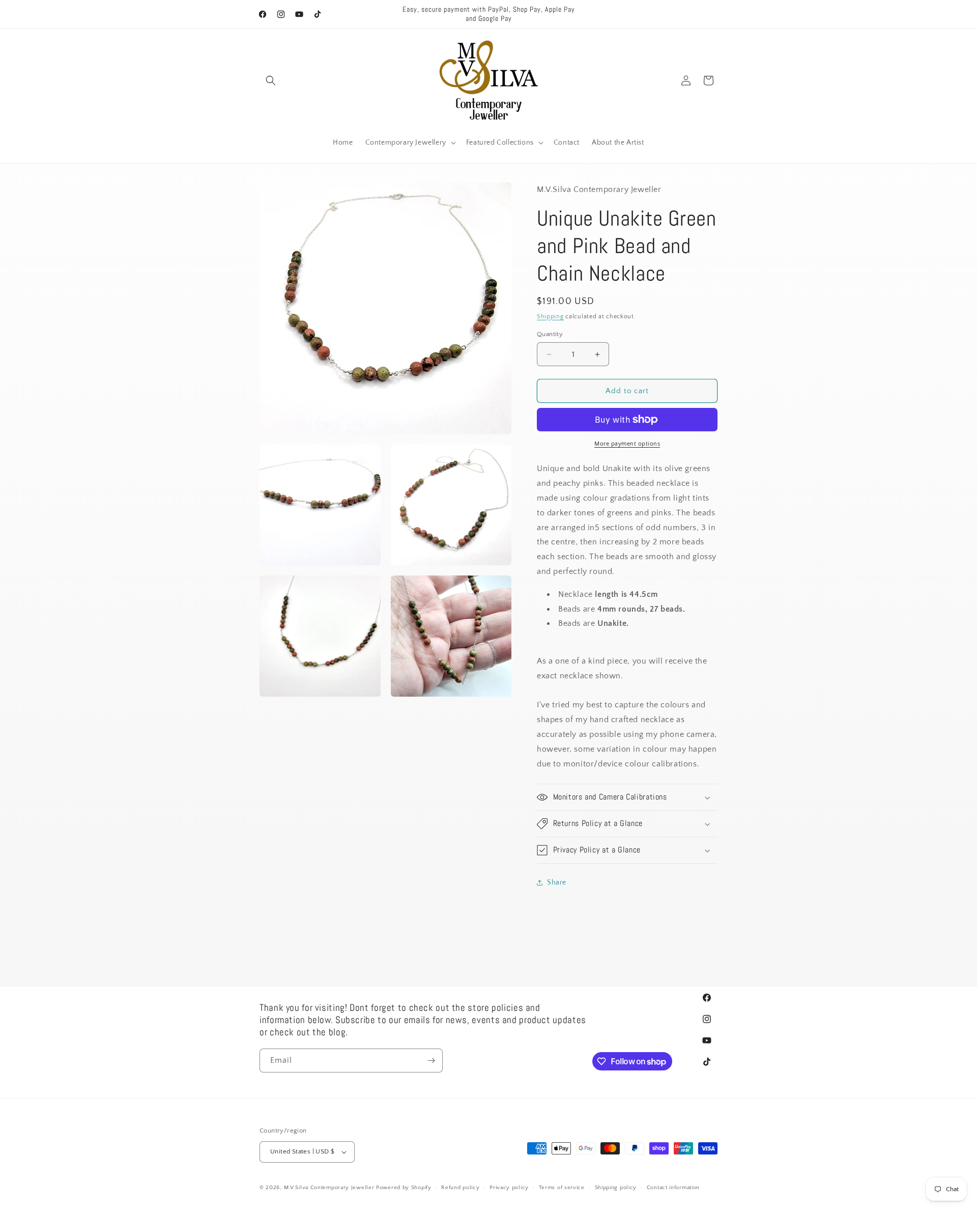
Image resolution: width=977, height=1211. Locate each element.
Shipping (550, 316)
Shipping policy (616, 1188)
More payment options (627, 444)
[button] (271, 80)
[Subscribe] (431, 1060)
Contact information (673, 1188)
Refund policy (460, 1188)
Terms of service (562, 1188)
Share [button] (556, 882)
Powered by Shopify (404, 1188)
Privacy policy (509, 1188)
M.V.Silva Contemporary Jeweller (329, 1188)
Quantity (550, 334)
